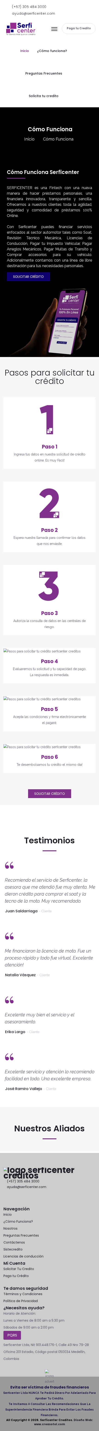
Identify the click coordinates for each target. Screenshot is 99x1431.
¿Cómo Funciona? (18, 1221)
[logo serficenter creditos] (20, 28)
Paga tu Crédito (16, 1276)
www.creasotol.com (49, 1424)
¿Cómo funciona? (52, 51)
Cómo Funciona (58, 139)
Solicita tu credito (43, 96)
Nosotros (10, 1228)
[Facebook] (4, 1198)
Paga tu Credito (79, 28)
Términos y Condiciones (22, 1294)
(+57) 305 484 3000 (29, 6)
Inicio (24, 51)
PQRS (12, 1335)
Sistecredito (13, 1249)
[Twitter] (14, 1198)
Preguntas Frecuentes (43, 73)
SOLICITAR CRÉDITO (28, 276)
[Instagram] (24, 1198)
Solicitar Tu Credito (18, 1269)
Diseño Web (83, 1420)
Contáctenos (14, 1242)
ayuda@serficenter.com (33, 13)
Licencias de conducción (23, 1256)
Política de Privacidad (20, 1301)
